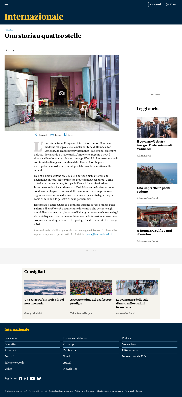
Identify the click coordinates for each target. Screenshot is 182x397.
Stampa (58, 135)
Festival (9, 356)
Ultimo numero (131, 350)
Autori (67, 362)
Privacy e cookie (14, 362)
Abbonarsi (155, 4)
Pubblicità (69, 350)
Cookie (139, 391)
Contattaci (11, 344)
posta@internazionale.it (99, 234)
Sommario (11, 350)
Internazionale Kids (134, 356)
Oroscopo (69, 344)
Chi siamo (11, 338)
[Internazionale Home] (18, 329)
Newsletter (70, 369)
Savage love (129, 344)
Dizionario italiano (75, 338)
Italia (9, 30)
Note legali (129, 391)
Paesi (66, 356)
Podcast (127, 338)
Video (8, 369)
